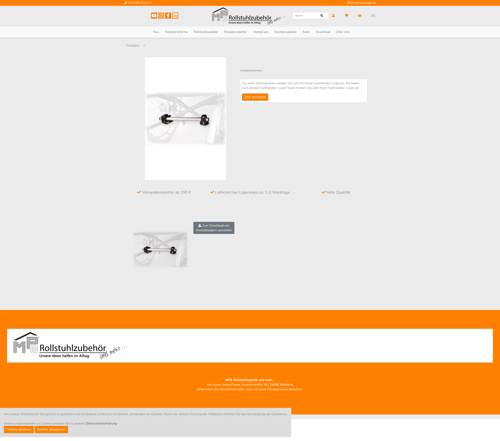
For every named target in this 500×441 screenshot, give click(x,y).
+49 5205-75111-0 (139, 3)
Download (323, 32)
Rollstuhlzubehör (206, 32)
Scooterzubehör (285, 32)
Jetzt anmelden (255, 97)
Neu (156, 32)
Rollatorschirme (176, 32)
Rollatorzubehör (235, 32)
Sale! (306, 32)
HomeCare (260, 32)
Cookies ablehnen (18, 429)
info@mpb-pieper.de (363, 3)
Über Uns (343, 32)
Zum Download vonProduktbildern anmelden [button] (214, 227)
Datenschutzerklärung (101, 423)
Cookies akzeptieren (51, 429)
